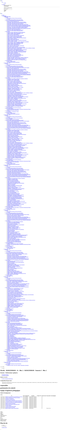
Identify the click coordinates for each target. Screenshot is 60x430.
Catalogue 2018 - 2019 (7, 351)
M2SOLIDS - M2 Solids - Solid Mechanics (13, 240)
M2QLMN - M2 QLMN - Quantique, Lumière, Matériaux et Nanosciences (17, 102)
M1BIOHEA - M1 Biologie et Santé (12, 179)
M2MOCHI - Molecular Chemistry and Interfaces (14, 341)
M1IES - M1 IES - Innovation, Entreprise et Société (14, 82)
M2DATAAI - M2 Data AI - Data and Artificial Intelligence (15, 229)
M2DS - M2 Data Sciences (11, 230)
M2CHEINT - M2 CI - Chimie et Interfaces (13, 89)
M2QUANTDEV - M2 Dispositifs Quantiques (13, 203)
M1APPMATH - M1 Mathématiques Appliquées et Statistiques (16, 178)
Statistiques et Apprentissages (10, 398)
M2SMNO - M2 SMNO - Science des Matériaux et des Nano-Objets (16, 103)
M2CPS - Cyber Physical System (12, 268)
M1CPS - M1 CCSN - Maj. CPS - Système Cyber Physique (15, 35)
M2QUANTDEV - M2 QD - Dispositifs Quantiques (14, 154)
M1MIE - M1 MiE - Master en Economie (13, 39)
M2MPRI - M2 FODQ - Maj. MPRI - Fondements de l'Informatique (16, 51)
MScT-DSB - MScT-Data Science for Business (13, 124)
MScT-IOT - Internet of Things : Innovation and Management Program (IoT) (18, 258)
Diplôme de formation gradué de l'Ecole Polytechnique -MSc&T (14, 20)
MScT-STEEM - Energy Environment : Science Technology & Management (18, 259)
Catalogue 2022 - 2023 (7, 209)
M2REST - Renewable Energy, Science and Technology (15, 243)
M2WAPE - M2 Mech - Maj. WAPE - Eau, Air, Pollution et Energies (16, 59)
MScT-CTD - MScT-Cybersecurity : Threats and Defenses (15, 170)
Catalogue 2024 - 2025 (7, 114)
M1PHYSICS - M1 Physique (11, 186)
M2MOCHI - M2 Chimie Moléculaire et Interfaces (14, 197)
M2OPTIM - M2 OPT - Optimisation (12, 52)
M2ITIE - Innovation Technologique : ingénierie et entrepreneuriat (16, 337)
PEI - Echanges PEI (10, 248)
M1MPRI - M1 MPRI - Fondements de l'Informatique (14, 85)
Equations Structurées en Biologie (10, 407)
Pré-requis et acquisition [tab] (5, 375)
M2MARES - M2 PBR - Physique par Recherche (14, 95)
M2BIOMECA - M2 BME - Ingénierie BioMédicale (14, 88)
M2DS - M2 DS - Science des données (12, 46)
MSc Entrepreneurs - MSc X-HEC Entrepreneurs (14, 107)
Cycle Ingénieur (8, 65)
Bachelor (7, 17)
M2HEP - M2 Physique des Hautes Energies (13, 193)
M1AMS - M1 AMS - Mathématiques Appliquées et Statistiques (16, 32)
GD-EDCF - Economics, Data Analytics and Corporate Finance (16, 318)
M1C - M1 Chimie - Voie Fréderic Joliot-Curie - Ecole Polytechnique (17, 325)
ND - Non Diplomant (10, 308)
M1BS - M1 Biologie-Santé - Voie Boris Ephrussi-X (14, 324)
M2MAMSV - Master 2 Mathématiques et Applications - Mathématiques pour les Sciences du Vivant (21, 339)
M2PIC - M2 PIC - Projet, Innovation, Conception (14, 99)
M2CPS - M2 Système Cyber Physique (12, 190)
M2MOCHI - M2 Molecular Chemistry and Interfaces (14, 236)
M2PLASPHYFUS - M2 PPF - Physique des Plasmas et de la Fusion (17, 100)
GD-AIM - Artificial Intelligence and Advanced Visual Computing (16, 315)
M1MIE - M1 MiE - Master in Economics (13, 265)
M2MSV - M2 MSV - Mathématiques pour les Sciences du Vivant (16, 98)
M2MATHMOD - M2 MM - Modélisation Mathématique (15, 50)
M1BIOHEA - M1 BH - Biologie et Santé (13, 79)
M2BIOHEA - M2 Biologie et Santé (12, 187)
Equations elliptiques (8, 405)
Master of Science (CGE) (9, 158)
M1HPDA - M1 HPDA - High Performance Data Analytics (15, 291)
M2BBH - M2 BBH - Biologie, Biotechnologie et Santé (15, 43)
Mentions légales (4, 427)
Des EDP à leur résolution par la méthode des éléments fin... (14, 402)
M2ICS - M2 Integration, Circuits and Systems (13, 233)
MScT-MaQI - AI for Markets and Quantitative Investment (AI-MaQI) (17, 27)
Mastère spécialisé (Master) (9, 108)
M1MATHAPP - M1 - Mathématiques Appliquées (14, 295)
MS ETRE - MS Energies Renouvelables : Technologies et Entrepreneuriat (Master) (19, 109)
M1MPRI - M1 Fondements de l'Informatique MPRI (14, 185)
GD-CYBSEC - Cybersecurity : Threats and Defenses (14, 316)
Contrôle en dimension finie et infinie (11, 406)
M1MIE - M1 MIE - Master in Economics (13, 226)
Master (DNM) (8, 31)
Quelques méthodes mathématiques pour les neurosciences (14, 400)
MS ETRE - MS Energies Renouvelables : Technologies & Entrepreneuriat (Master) (19, 244)
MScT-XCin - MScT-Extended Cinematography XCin (14, 30)
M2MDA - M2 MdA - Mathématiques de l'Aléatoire (14, 272)
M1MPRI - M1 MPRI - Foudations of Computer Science (15, 296)
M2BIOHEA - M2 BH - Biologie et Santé (13, 139)
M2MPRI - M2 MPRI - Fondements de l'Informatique (14, 97)
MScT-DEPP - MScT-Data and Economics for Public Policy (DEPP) (17, 123)
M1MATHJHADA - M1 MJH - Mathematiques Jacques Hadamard (16, 37)
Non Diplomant (8, 110)
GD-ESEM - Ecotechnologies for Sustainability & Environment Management (18, 319)
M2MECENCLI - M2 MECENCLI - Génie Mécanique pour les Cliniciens (17, 96)
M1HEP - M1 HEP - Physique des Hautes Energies (14, 36)
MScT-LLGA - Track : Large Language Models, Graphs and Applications (17, 26)
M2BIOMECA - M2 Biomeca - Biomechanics (13, 266)
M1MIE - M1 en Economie (11, 184)
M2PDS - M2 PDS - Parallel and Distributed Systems (14, 306)
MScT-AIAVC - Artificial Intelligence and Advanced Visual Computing (17, 281)
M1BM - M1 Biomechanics (11, 261)
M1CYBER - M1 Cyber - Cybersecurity (13, 290)
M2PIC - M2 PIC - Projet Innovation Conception (14, 54)
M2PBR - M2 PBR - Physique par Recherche (13, 53)
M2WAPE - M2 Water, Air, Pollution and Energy (14, 241)
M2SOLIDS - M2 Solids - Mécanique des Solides (14, 104)
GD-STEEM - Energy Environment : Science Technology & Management (17, 361)
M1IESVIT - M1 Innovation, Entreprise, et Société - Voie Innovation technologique (19, 328)
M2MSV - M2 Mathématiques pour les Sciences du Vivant (15, 198)
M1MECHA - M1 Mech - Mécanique (12, 84)
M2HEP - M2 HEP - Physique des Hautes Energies (14, 48)
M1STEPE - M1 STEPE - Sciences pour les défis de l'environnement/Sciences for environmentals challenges (22, 330)
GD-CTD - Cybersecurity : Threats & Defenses (14, 356)
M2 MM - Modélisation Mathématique (7, 378)
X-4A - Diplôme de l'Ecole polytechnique (13, 119)
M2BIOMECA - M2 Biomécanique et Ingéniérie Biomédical (15, 188)
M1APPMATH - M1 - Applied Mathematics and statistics (15, 288)
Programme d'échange (9, 60)
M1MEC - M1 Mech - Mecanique (12, 38)
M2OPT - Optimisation (10, 342)
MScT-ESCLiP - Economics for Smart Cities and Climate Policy (16, 257)
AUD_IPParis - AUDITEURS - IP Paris (13, 111)
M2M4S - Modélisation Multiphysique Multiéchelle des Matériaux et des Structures (18, 338)
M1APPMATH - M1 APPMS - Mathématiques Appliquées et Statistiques (17, 78)
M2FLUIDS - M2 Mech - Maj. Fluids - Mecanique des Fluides (16, 47)
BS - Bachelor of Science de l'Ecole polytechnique (14, 166)
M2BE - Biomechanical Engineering (12, 332)
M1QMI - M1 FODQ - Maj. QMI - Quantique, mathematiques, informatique (18, 365)
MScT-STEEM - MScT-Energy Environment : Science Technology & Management (19, 28)
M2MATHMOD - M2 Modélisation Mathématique (14, 195)
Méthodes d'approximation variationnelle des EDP (13, 404)
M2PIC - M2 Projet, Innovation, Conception (13, 200)
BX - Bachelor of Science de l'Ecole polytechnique (14, 18)
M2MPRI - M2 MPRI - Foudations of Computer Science (15, 304)
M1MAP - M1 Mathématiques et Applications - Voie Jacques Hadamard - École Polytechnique (20, 294)
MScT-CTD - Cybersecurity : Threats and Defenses (14, 254)
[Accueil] (1, 0)
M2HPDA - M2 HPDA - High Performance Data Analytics (15, 303)
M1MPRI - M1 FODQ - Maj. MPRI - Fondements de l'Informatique (16, 40)
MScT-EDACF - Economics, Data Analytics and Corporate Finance (16, 256)
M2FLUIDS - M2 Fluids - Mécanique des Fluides (14, 142)
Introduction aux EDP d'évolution (10, 399)
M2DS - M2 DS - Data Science (11, 91)
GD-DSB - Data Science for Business (12, 317)
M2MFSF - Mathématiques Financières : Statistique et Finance (16, 340)
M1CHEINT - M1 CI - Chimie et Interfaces (13, 80)
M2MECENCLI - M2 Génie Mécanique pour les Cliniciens (15, 196)
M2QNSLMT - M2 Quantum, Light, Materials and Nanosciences (16, 239)
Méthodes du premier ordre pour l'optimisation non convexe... (14, 396)
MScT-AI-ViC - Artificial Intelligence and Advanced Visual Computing (17, 253)
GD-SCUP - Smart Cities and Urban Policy (13, 321)
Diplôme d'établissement (9, 118)
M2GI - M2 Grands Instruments (11, 192)
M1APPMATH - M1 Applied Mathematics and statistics (15, 221)
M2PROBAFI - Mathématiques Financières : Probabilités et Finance (16, 345)
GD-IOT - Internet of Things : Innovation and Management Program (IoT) (17, 320)
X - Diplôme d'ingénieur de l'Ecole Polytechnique (14, 363)
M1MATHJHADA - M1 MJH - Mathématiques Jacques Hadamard (16, 83)
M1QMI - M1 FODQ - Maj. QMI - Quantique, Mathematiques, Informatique (18, 41)
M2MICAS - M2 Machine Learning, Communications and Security (16, 235)
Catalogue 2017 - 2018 (7, 362)
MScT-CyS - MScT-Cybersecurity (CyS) (13, 21)
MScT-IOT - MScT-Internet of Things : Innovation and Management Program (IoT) (19, 127)
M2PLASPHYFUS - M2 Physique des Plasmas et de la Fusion (16, 201)
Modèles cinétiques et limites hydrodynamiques (12, 408)
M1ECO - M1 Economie (10, 263)
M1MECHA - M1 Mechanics (11, 225)
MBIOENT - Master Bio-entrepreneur (12, 348)
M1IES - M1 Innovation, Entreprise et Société (13, 182)
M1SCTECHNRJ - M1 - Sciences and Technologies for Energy (16, 298)
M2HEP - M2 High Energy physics (12, 232)
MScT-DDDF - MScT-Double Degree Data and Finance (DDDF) (16, 69)
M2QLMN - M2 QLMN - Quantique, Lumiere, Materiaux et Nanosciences (17, 57)
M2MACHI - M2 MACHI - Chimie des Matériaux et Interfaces (16, 145)
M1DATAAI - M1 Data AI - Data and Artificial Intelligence (15, 262)
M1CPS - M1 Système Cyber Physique (12, 180)
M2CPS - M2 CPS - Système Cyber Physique (13, 90)
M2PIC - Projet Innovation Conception (12, 274)
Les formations (4, 15)
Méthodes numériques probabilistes (10, 403)
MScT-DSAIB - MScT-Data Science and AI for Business (15, 23)
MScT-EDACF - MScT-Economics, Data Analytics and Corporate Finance (17, 24)
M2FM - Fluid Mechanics (11, 336)
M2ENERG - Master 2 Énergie (11, 270)
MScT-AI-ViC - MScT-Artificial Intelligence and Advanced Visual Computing (18, 67)
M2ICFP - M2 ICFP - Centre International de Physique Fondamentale (17, 49)
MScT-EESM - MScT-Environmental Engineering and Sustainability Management (18, 25)
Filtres (1, 394)
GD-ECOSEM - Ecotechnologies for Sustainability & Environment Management (18, 358)
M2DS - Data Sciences (10, 269)
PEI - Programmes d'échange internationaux (13, 62)
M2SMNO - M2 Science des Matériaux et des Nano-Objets (15, 204)
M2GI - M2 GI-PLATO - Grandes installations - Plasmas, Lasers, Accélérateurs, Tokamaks (20, 92)
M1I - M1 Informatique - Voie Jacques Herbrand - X (14, 292)
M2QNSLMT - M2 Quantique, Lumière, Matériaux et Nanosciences (16, 202)
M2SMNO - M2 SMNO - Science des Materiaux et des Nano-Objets (16, 58)
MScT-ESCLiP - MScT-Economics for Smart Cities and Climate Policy (17, 73)
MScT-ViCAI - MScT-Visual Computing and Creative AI (15, 76)
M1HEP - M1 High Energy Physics (12, 326)
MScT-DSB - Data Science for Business (13, 255)
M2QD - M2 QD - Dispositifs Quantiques (13, 56)
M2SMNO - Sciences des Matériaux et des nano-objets (15, 347)
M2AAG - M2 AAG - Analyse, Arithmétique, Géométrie (15, 42)
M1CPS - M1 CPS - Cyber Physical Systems (13, 223)
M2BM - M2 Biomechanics (11, 267)
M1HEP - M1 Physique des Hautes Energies (13, 181)
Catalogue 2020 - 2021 (7, 276)
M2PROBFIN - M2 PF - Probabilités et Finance (14, 101)
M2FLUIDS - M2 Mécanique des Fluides (13, 191)
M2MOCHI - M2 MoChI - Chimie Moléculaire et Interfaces (15, 148)
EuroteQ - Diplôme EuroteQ (11, 61)
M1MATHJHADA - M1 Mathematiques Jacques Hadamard (15, 224)
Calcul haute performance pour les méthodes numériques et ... (14, 401)
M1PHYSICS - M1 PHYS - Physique (12, 86)
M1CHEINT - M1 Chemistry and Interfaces (13, 222)
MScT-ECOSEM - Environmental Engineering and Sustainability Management (18, 283)
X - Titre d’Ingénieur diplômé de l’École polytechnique (15, 19)
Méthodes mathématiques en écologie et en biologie (13, 397)
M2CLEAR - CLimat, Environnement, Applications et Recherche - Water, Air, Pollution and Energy (21, 300)
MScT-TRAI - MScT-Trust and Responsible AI (14, 29)
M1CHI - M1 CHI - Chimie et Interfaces (13, 34)
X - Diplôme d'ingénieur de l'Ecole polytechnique (14, 314)
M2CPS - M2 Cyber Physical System (12, 228)
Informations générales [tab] (5, 374)
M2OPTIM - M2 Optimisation (11, 199)
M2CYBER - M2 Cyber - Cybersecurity (13, 301)
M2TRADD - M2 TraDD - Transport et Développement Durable (16, 105)
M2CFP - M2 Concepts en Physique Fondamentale (14, 189)
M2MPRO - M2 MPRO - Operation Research (13, 305)
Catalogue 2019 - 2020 (7, 311)
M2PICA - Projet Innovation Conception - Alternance (14, 344)
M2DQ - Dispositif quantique (11, 334)
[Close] (0, 409)
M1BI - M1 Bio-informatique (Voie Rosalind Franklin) (15, 323)
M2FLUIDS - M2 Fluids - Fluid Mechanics (13, 231)
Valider (5, 10)
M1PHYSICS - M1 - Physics (11, 297)
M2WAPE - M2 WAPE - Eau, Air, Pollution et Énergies (15, 106)
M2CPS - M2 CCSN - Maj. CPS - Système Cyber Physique (15, 45)
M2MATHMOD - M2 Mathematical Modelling (14, 234)
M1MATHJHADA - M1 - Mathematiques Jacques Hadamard (15, 264)
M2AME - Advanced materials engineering (13, 331)
